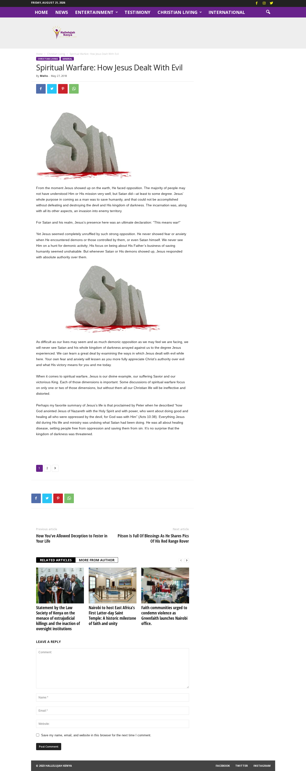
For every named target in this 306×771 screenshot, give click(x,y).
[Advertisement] (113, 450)
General (67, 58)
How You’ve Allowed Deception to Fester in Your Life (71, 538)
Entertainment (94, 12)
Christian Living (177, 12)
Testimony (137, 12)
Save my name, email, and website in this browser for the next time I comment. (96, 735)
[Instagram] (264, 3)
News (61, 12)
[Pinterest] (63, 89)
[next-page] (186, 560)
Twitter (241, 765)
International (226, 12)
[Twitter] (271, 3)
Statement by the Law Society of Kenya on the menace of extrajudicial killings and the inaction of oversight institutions (58, 618)
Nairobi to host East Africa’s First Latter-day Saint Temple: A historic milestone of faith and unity (112, 615)
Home (41, 12)
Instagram (262, 765)
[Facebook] (257, 3)
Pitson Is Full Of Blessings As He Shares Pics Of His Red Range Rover (153, 538)
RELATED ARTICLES (56, 560)
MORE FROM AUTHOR (97, 560)
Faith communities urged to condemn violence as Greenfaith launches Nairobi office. (164, 615)
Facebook (223, 765)
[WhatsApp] (74, 89)
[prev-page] (181, 560)
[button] (268, 12)
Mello (44, 76)
